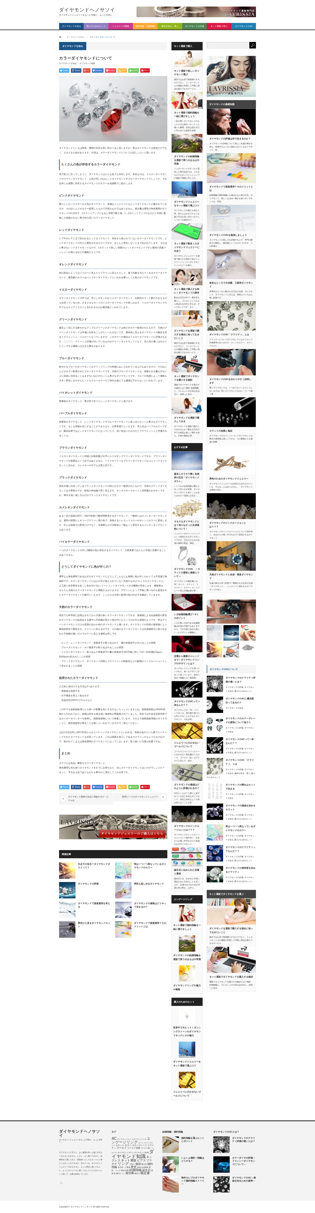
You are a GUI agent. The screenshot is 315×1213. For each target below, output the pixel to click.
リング (123, 1164)
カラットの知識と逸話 (220, 430)
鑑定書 (145, 1173)
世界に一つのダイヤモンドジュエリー (140, 797)
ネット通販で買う (219, 26)
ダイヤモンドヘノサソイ (87, 9)
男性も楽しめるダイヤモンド (149, 883)
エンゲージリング (131, 1140)
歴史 (134, 1167)
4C (114, 1138)
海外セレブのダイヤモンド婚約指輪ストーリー (192, 1180)
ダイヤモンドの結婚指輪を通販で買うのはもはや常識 (186, 160)
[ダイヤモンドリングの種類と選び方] (248, 649)
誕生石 (146, 1170)
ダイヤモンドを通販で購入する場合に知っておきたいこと (186, 334)
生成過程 (144, 1167)
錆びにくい (120, 1173)
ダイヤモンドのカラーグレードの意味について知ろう (240, 720)
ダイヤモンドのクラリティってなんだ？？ (240, 849)
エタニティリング (139, 1139)
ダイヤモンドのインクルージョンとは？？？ (186, 828)
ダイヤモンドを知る (71, 26)
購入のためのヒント (96, 26)
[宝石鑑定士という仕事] (231, 649)
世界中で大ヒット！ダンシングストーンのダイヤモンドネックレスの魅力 (187, 1031)
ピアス (141, 1160)
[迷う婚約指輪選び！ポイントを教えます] (248, 633)
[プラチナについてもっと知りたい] (231, 633)
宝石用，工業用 (124, 1167)
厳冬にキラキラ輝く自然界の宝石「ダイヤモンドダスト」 (186, 478)
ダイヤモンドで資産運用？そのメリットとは (231, 188)
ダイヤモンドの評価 (194, 26)
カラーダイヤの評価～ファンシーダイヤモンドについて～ (243, 1160)
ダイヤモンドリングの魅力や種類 (187, 987)
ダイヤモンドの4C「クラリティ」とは (229, 334)
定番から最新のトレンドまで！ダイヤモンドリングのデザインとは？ (186, 660)
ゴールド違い (146, 1148)
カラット (120, 1145)
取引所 (144, 1164)
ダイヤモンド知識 (87, 63)
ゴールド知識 (133, 1148)
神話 (123, 1170)
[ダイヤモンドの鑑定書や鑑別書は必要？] (231, 612)
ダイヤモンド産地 (141, 1153)
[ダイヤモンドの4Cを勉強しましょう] (214, 633)
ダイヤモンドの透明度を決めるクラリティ (240, 870)
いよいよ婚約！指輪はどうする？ (192, 1159)
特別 (139, 1167)
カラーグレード (139, 1145)
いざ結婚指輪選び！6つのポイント (186, 616)
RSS (61, 1183)
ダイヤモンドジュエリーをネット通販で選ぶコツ (186, 203)
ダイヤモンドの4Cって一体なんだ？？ (187, 703)
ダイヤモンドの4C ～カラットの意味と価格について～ (187, 573)
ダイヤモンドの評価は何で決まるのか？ (230, 138)
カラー (128, 1145)
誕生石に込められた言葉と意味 (186, 872)
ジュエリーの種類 (120, 26)
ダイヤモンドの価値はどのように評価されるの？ (186, 786)
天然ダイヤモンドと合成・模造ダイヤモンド (231, 576)
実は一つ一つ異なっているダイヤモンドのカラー (240, 828)
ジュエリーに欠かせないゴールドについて (186, 744)
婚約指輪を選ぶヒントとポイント (192, 1139)
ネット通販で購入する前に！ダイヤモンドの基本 (186, 291)
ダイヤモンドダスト (125, 1153)
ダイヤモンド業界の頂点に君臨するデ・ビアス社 (88, 799)
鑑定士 (137, 1173)
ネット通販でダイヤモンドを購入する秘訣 (186, 378)
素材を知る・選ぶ (169, 26)
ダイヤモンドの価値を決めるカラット (240, 807)
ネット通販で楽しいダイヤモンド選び (186, 72)
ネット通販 (128, 1160)
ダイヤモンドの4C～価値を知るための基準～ (244, 1179)
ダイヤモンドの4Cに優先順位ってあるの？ (240, 700)
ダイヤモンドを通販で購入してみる (186, 419)
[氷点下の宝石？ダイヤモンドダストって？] (214, 649)
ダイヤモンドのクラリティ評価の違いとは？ (240, 679)
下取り (132, 1164)
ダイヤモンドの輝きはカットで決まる (240, 786)
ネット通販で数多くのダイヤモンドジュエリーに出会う (186, 247)
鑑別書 (130, 1173)
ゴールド (121, 1147)
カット (141, 1143)
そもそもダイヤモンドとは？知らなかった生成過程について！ (186, 525)
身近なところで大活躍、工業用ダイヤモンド (231, 284)
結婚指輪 (135, 1170)
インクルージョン (124, 1139)
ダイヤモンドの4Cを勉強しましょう (228, 235)
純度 (127, 1170)
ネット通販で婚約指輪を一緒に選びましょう (186, 114)
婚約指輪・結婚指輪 (145, 26)
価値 (138, 1163)
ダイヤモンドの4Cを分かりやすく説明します (230, 381)
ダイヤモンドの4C (243, 26)
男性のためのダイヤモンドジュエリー (228, 478)
